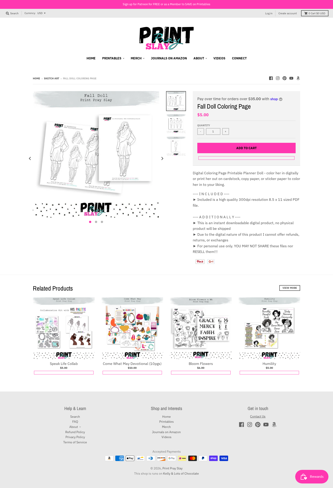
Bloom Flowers (201, 363)
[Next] (162, 158)
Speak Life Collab (64, 363)
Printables (166, 422)
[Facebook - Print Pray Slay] (271, 78)
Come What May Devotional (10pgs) (132, 363)
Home (36, 78)
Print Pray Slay (172, 468)
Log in (269, 13)
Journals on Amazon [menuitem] (169, 58)
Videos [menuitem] (219, 58)
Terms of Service (75, 442)
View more (289, 287)
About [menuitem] (198, 58)
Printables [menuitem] (111, 58)
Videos (166, 437)
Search (75, 417)
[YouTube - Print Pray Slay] (291, 78)
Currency (29, 13)
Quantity (203, 125)
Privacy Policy (75, 437)
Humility (269, 363)
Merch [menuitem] (136, 58)
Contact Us (257, 416)
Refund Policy (75, 432)
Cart (317, 13)
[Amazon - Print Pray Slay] (298, 78)
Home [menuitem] (91, 58)
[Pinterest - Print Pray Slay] (284, 78)
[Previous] (30, 158)
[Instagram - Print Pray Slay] (278, 78)
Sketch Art (51, 78)
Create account (287, 13)
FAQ (75, 422)
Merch (166, 427)
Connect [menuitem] (239, 58)
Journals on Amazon (166, 432)
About (73, 427)
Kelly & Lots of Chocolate (181, 473)
